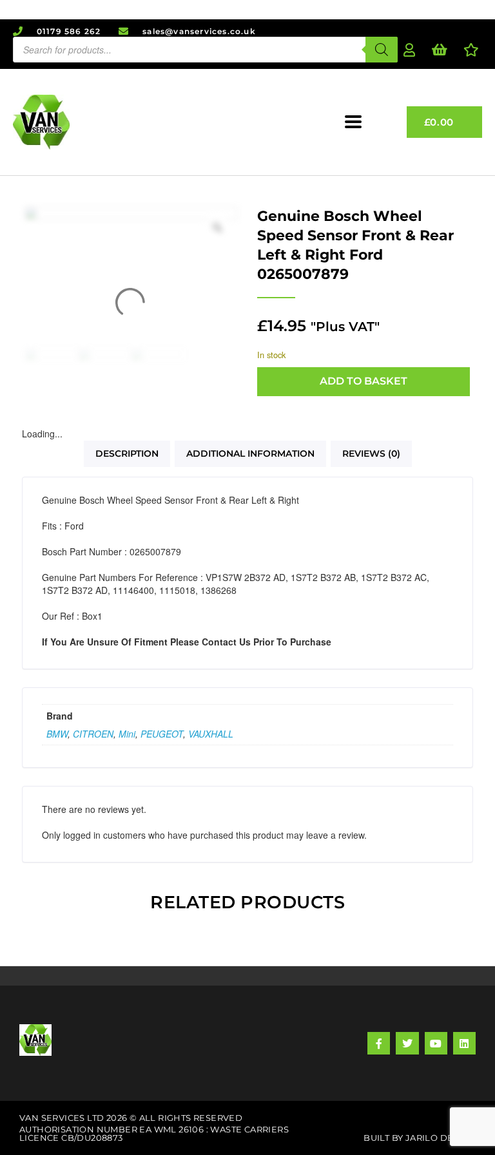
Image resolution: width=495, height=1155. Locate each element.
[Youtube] (436, 1043)
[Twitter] (407, 1043)
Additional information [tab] (250, 453)
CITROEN (93, 733)
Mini (127, 733)
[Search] (381, 49)
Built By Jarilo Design (420, 1137)
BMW (57, 733)
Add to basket (363, 381)
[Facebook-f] (378, 1043)
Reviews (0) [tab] (371, 453)
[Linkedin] (464, 1043)
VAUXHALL (210, 733)
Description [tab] (127, 453)
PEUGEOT (162, 733)
